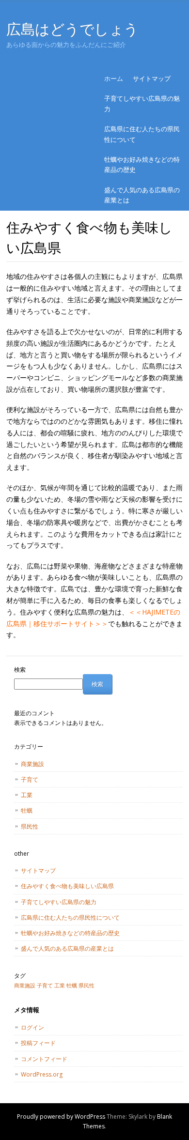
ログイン (32, 1027)
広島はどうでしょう (72, 29)
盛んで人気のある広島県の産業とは (142, 194)
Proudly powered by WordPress (61, 1116)
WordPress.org (42, 1074)
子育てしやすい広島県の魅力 (142, 103)
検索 (20, 669)
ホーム (113, 78)
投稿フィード (38, 1043)
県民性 (29, 826)
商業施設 (32, 764)
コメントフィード (44, 1059)
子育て (29, 779)
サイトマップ (152, 78)
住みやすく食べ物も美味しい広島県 (67, 886)
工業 (26, 795)
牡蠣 (26, 810)
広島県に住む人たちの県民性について (142, 133)
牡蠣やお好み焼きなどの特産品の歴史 (142, 164)
